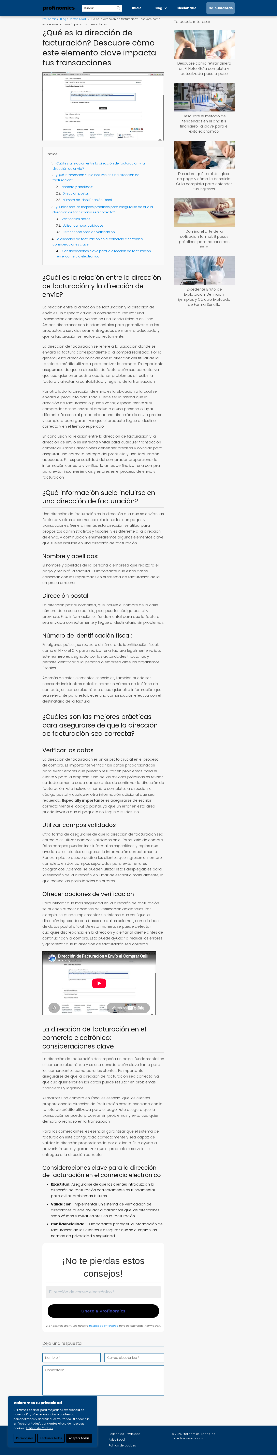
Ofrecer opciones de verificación (89, 232)
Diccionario (186, 8)
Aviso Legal (117, 1440)
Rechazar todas (51, 1438)
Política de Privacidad (124, 1434)
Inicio (137, 8)
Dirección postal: (76, 193)
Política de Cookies (39, 1428)
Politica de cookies (122, 1445)
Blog (158, 8)
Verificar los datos (76, 219)
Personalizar (24, 1438)
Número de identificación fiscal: (87, 200)
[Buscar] (118, 8)
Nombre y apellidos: (77, 187)
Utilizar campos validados (83, 225)
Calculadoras (220, 8)
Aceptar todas (79, 1438)
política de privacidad (103, 1325)
